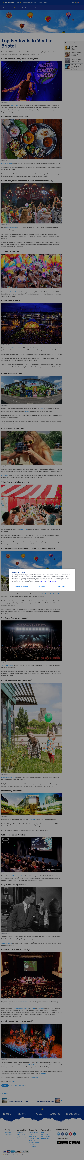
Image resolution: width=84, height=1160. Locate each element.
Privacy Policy (54, 581)
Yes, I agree (61, 586)
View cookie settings (21, 586)
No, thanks (41, 586)
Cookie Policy (44, 581)
